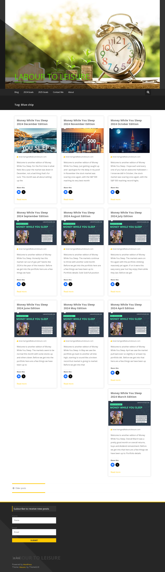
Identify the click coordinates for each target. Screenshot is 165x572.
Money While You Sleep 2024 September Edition (33, 214)
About (71, 92)
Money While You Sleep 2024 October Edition (126, 122)
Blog (16, 92)
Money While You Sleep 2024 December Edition (32, 122)
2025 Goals (43, 92)
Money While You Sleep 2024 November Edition (79, 122)
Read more (22, 199)
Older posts (20, 488)
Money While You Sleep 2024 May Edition (79, 306)
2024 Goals (28, 92)
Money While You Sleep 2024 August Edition (79, 214)
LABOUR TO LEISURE (52, 76)
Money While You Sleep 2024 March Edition (126, 394)
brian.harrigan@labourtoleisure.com (33, 157)
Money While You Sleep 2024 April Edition (126, 306)
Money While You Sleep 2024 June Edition (32, 306)
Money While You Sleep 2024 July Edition (126, 214)
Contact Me (58, 92)
